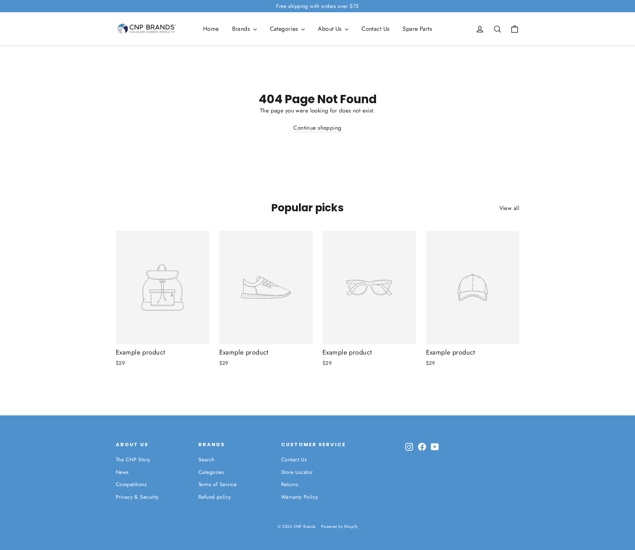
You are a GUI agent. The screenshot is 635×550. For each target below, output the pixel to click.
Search (206, 459)
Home (211, 28)
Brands (242, 28)
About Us (330, 28)
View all (509, 208)
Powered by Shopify (339, 526)
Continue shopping (317, 128)
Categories (285, 28)
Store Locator (297, 472)
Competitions (131, 484)
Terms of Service (217, 484)
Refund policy (214, 497)
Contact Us (375, 28)
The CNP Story (133, 459)
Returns (289, 484)
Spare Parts (417, 28)
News (122, 472)
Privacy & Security (137, 497)
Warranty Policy (299, 497)
